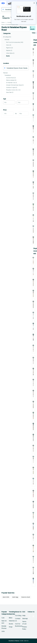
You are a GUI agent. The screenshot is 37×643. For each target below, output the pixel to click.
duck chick (6, 597)
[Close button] (34, 3)
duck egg (15, 597)
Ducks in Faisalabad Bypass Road (10, 24)
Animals (9, 22)
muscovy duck (25, 597)
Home (3, 22)
